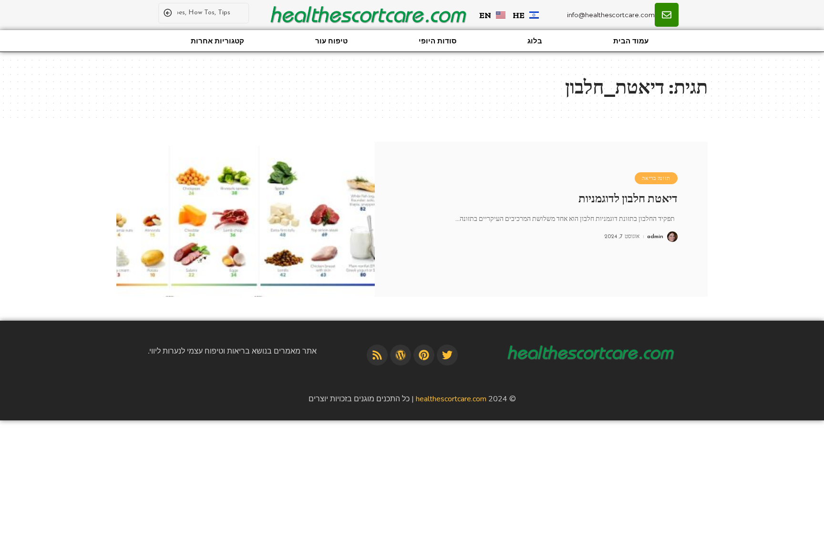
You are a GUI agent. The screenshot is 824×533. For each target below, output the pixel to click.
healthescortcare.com (451, 399)
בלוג (534, 40)
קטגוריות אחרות (217, 40)
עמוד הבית (631, 40)
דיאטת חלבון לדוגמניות (628, 198)
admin (655, 237)
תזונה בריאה (656, 178)
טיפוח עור (331, 40)
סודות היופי (437, 40)
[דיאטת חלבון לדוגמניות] (245, 219)
